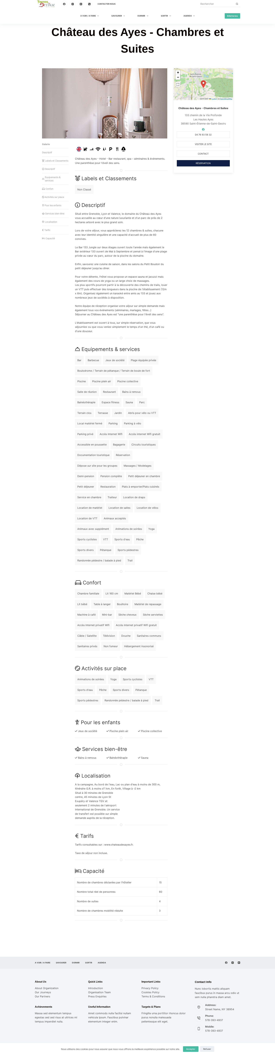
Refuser (207, 1049)
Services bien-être (54, 213)
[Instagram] (73, 4)
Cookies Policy (150, 992)
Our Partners (42, 996)
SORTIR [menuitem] (164, 16)
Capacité (50, 238)
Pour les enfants (53, 205)
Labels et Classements (56, 160)
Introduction (95, 988)
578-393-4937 (214, 1020)
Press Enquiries (97, 996)
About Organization (46, 988)
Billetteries (232, 16)
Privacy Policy (150, 988)
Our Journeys (43, 992)
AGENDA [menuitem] (187, 16)
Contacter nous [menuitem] (107, 4)
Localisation (51, 221)
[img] (85, 149)
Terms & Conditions (153, 996)
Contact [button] (203, 153)
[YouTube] (81, 4)
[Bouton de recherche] (237, 4)
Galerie (46, 144)
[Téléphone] (89, 4)
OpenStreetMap (226, 99)
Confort (49, 188)
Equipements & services (52, 179)
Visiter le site (203, 144)
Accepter (190, 1049)
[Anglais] (79, 149)
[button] (203, 84)
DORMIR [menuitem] (141, 16)
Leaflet (214, 99)
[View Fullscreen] (178, 84)
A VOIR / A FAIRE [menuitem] (88, 16)
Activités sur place (54, 197)
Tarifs (47, 230)
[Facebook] (64, 4)
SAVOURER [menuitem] (116, 16)
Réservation (203, 163)
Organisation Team (99, 992)
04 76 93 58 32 (203, 134)
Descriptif (47, 152)
